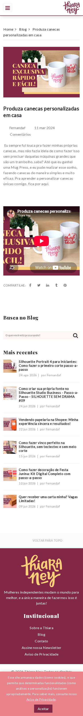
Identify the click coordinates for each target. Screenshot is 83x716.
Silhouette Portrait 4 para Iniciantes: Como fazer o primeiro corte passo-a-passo (48, 365)
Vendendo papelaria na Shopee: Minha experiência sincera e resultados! (48, 422)
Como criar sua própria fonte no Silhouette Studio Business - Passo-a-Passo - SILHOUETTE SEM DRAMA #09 (48, 394)
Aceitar (43, 709)
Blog (23, 29)
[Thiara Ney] (55, 7)
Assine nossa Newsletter (42, 647)
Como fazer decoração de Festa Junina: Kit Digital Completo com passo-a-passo (44, 474)
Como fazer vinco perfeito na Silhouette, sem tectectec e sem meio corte (47, 447)
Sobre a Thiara (41, 628)
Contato (41, 641)
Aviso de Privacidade (41, 654)
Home (8, 29)
